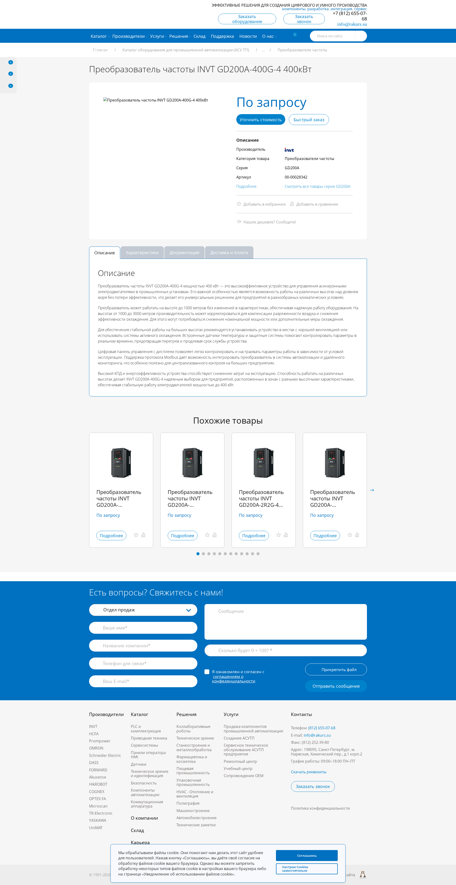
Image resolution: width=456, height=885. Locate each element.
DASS (94, 762)
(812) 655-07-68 (321, 727)
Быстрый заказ (309, 119)
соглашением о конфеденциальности (233, 679)
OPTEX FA (97, 798)
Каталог (139, 714)
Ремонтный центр (240, 761)
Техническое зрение (195, 738)
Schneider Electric (105, 755)
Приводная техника (149, 738)
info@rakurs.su (352, 24)
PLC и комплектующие (146, 728)
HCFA (94, 733)
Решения (186, 714)
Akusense (97, 777)
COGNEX (96, 791)
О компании (144, 818)
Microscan (98, 806)
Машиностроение (193, 810)
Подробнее (246, 186)
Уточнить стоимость (261, 119)
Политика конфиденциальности (320, 808)
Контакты (301, 714)
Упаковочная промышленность (193, 782)
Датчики (138, 764)
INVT (93, 726)
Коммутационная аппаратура (147, 804)
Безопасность (144, 783)
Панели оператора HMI (148, 754)
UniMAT (96, 827)
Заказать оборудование (247, 19)
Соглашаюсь (307, 855)
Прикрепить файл (339, 669)
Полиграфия (188, 803)
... (263, 50)
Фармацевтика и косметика (191, 759)
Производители (106, 714)
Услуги (231, 714)
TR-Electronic (101, 813)
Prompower (99, 741)
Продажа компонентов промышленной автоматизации (253, 728)
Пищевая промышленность (193, 770)
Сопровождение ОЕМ (243, 775)
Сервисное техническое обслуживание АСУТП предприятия (246, 750)
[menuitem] (200, 36)
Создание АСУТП (239, 738)
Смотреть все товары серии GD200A (317, 186)
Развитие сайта (341, 874)
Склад (137, 830)
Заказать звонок (304, 19)
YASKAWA (97, 820)
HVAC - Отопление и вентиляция (194, 794)
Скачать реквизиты (308, 772)
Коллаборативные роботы (193, 728)
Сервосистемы (144, 745)
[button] (372, 490)
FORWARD (98, 770)
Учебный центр (238, 768)
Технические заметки (196, 824)
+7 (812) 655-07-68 (350, 16)
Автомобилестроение (196, 817)
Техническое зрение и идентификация (149, 773)
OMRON (96, 748)
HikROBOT (98, 784)
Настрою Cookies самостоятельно (295, 869)
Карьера (140, 842)
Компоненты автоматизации (145, 792)
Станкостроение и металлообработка (194, 747)
